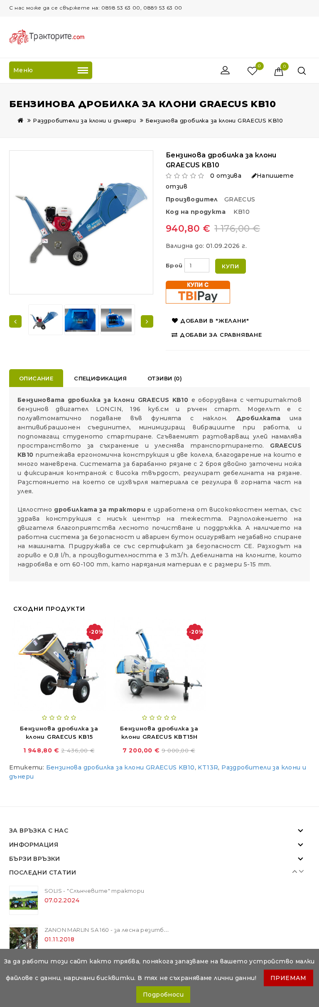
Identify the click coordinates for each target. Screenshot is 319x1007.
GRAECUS (239, 199)
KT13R (208, 767)
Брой (174, 265)
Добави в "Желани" (214, 320)
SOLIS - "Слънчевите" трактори (94, 890)
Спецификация (100, 378)
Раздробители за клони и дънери (84, 120)
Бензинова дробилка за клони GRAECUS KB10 (214, 120)
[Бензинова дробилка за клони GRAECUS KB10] (44, 320)
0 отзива (225, 175)
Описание (36, 378)
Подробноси (163, 994)
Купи (230, 266)
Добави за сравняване (221, 334)
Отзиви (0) (164, 378)
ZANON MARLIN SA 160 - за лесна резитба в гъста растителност (144, 929)
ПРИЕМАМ (288, 978)
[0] (244, 70)
